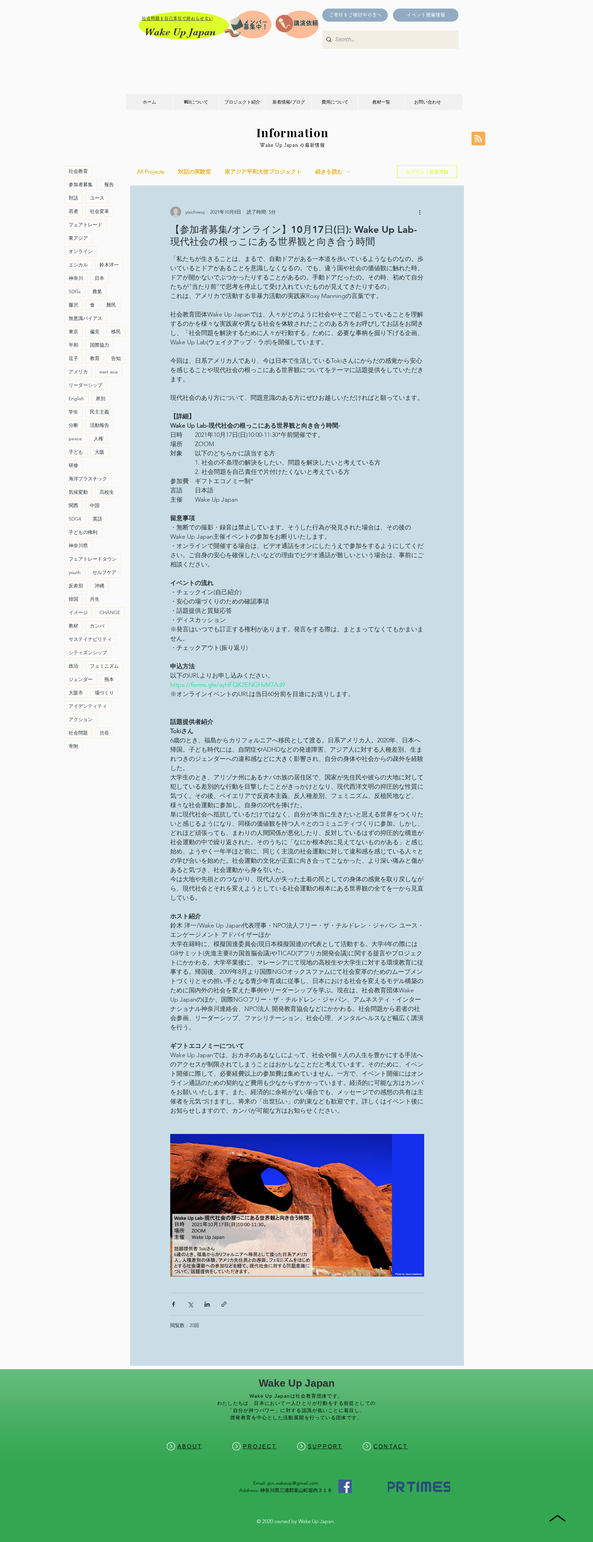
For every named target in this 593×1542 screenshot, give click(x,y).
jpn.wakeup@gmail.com (292, 1483)
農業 (97, 291)
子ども (76, 452)
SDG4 (75, 519)
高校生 (107, 492)
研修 (73, 465)
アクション (81, 719)
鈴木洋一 (109, 265)
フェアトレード (85, 225)
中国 (95, 505)
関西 (73, 505)
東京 (73, 331)
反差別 (76, 586)
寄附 (73, 746)
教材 (73, 626)
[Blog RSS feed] (478, 139)
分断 (73, 425)
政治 (73, 666)
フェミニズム (104, 666)
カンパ (97, 626)
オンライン (81, 251)
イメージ (78, 612)
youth (75, 572)
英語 (97, 519)
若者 (73, 211)
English (76, 398)
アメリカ (78, 372)
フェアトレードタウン (93, 559)
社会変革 (99, 211)
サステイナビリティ (90, 639)
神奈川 (76, 278)
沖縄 (99, 586)
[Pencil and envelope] (233, 25)
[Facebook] (345, 1486)
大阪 (99, 452)
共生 (95, 599)
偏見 (95, 331)
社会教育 (78, 171)
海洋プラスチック (88, 479)
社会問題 (78, 733)
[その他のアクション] (420, 212)
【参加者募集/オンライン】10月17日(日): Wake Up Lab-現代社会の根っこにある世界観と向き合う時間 (293, 235)
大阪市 (76, 693)
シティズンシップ (88, 652)
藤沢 (73, 305)
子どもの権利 (83, 532)
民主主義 (99, 412)
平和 (73, 345)
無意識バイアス (85, 318)
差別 (100, 398)
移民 (116, 331)
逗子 (73, 358)
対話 (73, 198)
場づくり (104, 693)
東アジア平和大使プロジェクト (263, 171)
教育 (95, 358)
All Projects (150, 171)
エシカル (78, 265)
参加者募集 (81, 184)
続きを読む (329, 171)
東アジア (78, 238)
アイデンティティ (88, 706)
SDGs (75, 291)
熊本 (109, 679)
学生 (73, 412)
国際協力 (99, 345)
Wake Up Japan (180, 32)
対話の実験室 (194, 171)
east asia (109, 372)
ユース (97, 198)
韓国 (73, 599)
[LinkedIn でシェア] (207, 1304)
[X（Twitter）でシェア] (190, 1304)
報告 (109, 184)
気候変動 (78, 492)
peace (75, 438)
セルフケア (104, 572)
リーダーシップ (85, 385)
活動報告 (99, 425)
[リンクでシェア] (224, 1304)
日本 (99, 278)
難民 (111, 305)
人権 (98, 438)
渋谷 (104, 733)
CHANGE (110, 612)
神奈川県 (78, 545)
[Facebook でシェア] (173, 1304)
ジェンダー (81, 679)
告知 (116, 358)
